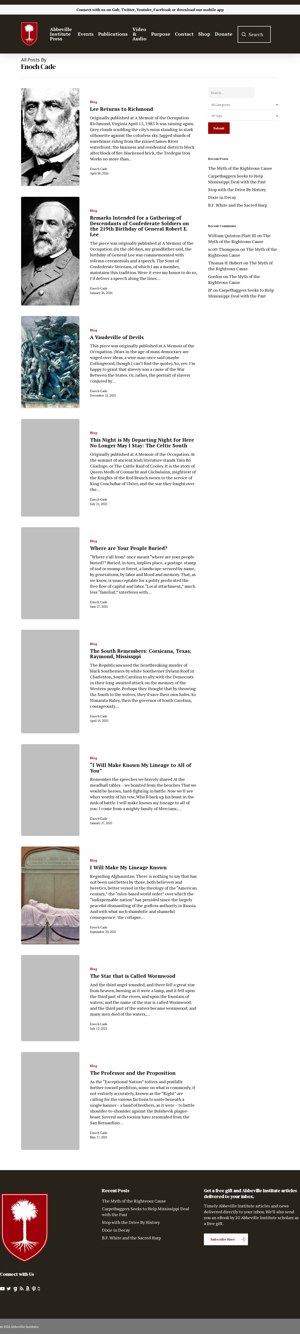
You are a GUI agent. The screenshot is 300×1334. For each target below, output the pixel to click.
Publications (113, 34)
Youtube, (144, 9)
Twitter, (128, 9)
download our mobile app (200, 9)
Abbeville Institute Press (61, 34)
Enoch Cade (98, 168)
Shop (204, 34)
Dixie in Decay (222, 197)
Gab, (116, 9)
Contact (184, 34)
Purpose (160, 34)
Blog (93, 102)
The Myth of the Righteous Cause (240, 168)
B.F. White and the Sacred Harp (237, 205)
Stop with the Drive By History (237, 189)
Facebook (162, 9)
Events (86, 34)
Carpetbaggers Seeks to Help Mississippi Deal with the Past (237, 179)
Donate (223, 34)
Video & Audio (139, 34)
